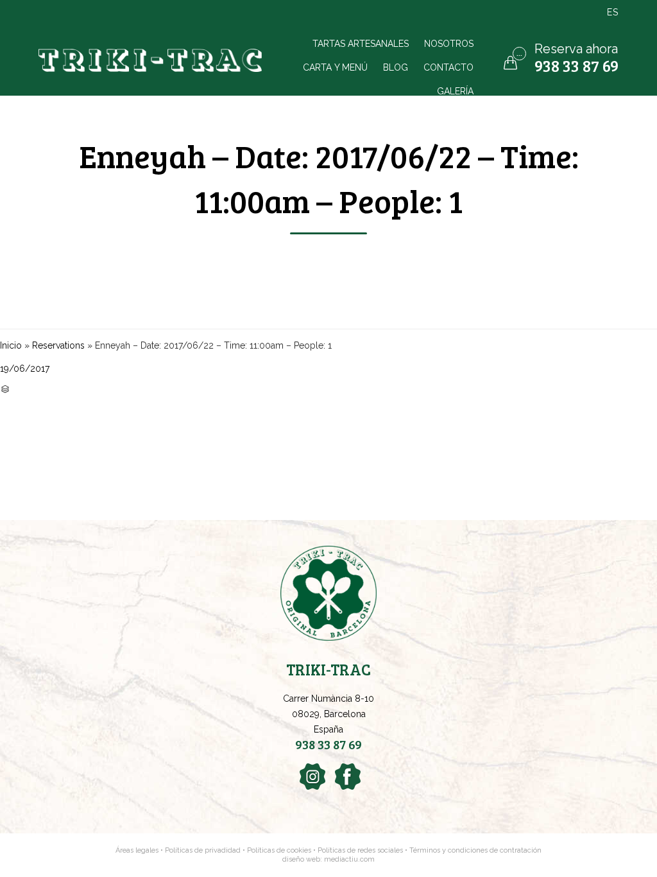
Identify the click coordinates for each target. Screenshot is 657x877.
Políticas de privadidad (203, 850)
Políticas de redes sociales (361, 850)
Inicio (11, 345)
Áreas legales (136, 850)
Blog (395, 67)
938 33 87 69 (576, 65)
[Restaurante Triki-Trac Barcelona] (151, 60)
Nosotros (449, 43)
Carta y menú (335, 67)
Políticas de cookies (279, 850)
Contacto (448, 67)
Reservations (58, 345)
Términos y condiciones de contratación (475, 850)
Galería (455, 91)
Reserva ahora (576, 48)
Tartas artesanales (360, 43)
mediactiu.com (349, 859)
